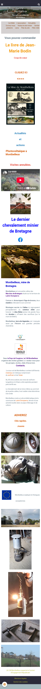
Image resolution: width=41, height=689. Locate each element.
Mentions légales (20, 678)
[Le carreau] (20, 518)
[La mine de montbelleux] (20, 104)
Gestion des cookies (20, 682)
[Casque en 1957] (20, 443)
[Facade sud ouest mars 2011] (20, 656)
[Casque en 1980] (20, 469)
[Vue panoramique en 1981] (20, 261)
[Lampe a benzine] (20, 549)
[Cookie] (4, 684)
